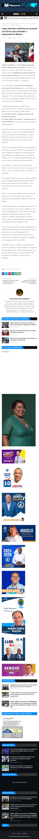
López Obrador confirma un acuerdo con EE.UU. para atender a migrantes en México (23, 324)
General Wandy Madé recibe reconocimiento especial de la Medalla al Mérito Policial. (23, 750)
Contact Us (25, 833)
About (18, 833)
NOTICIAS (7, 23)
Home (13, 833)
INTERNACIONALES (10, 269)
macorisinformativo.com (24, 836)
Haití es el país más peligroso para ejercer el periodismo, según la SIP (23, 339)
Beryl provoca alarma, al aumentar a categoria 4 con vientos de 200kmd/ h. (21, 766)
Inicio (3, 23)
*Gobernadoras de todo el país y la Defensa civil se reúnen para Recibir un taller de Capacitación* (23, 694)
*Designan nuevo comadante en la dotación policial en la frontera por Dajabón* (23, 686)
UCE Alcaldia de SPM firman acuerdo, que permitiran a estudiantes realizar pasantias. (22, 758)
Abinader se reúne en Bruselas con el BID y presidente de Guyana (23, 331)
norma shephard (7, 38)
